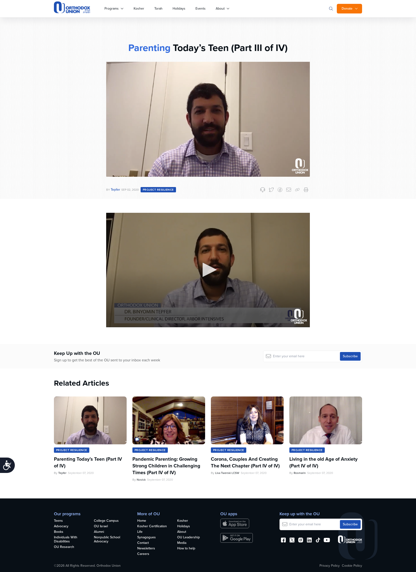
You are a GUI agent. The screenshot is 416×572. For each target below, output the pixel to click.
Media (181, 543)
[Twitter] (271, 190)
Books (58, 532)
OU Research (64, 547)
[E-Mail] (288, 190)
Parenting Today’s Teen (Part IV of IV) (88, 462)
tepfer (115, 189)
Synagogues (146, 537)
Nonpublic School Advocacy (107, 539)
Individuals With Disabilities (65, 539)
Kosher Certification (152, 526)
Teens (58, 521)
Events (200, 8)
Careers (143, 554)
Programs (111, 8)
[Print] (306, 190)
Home (141, 521)
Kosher (139, 8)
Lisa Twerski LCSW (227, 473)
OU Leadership (188, 537)
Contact (143, 543)
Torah (158, 8)
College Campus (106, 521)
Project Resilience (158, 190)
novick (141, 480)
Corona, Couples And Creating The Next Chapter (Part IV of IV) (245, 462)
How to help (186, 548)
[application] (208, 270)
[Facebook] (280, 190)
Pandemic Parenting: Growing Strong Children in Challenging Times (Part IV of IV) (166, 466)
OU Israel (101, 526)
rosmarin (300, 473)
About (220, 8)
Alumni (99, 532)
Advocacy (61, 526)
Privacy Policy (329, 565)
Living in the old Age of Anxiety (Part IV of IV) (323, 462)
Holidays (179, 8)
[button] (208, 269)
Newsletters (146, 548)
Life (140, 532)
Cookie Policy (352, 565)
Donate (347, 8)
